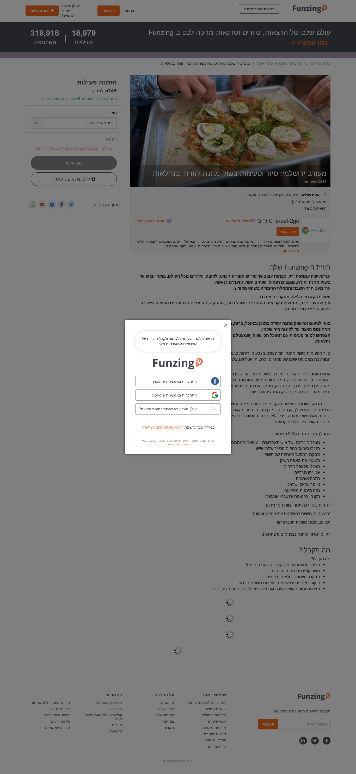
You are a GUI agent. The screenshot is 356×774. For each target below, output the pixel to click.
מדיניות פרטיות (173, 444)
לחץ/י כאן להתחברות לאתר (162, 427)
